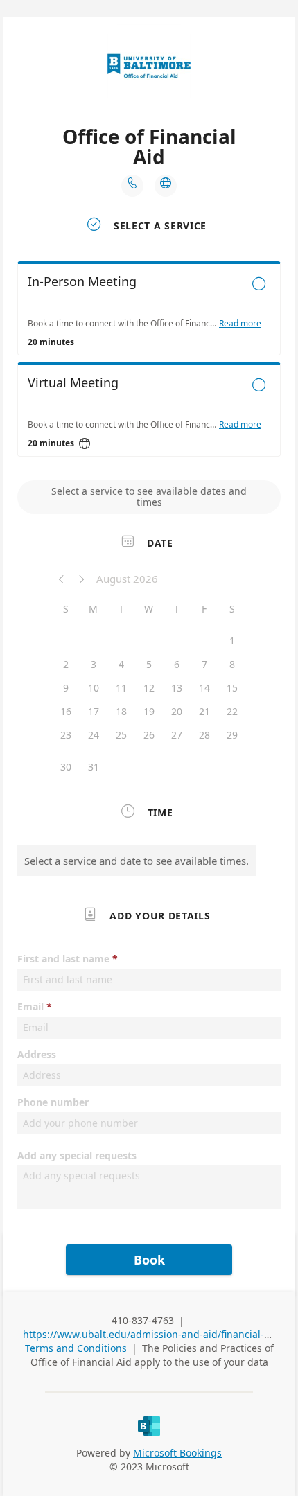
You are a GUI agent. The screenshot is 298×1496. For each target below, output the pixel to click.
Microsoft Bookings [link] (177, 1452)
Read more (240, 323)
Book (149, 1259)
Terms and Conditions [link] (76, 1348)
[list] (149, 362)
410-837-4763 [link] (143, 1320)
